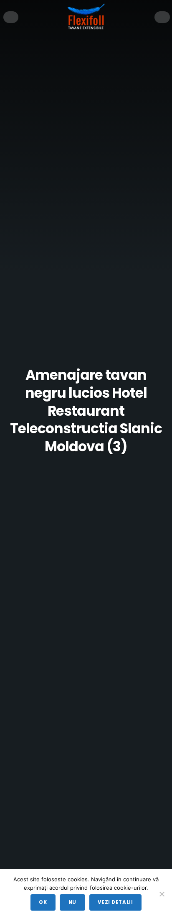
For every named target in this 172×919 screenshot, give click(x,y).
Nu (72, 902)
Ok (43, 902)
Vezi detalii (115, 902)
